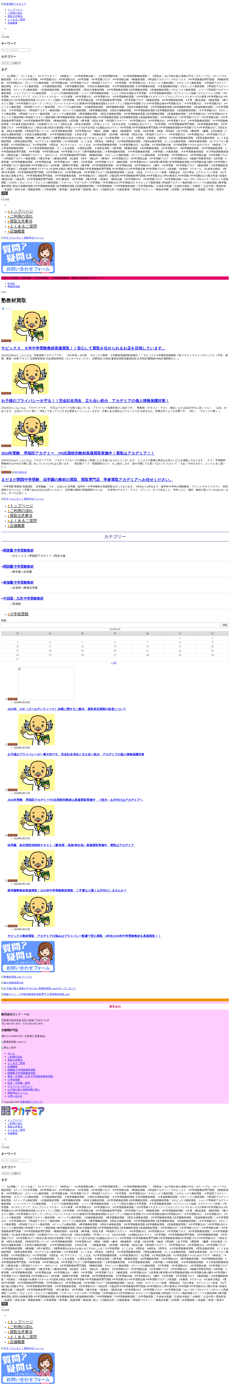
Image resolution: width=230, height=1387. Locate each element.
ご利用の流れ (15, 13)
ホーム (11, 1053)
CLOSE (5, 37)
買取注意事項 (15, 16)
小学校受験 (19, 614)
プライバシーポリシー (20, 1086)
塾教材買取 (14, 286)
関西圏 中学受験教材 (18, 566)
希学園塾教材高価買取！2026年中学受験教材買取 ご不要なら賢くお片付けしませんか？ (67, 890)
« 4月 (114, 662)
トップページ (15, 9)
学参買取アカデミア (31, 1102)
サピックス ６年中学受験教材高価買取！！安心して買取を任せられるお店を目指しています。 (83, 348)
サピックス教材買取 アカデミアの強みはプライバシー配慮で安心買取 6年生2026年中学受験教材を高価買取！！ (84, 936)
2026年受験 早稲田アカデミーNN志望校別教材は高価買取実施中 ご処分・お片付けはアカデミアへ (75, 799)
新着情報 (6, 340)
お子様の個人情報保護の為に (24, 1089)
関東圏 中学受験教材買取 (22, 1070)
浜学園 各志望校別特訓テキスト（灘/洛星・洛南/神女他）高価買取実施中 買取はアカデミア (71, 845)
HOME (11, 283)
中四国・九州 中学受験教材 (23, 598)
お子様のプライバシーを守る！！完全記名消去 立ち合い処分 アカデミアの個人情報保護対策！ (85, 401)
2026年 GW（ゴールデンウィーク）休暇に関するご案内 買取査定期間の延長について (67, 709)
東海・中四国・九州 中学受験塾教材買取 (30, 1076)
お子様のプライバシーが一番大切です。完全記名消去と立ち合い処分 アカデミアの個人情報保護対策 (76, 754)
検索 (5, 193)
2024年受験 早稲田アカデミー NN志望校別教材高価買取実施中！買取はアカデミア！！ (78, 453)
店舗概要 (13, 23)
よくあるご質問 (16, 19)
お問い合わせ (15, 1096)
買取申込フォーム (18, 1093)
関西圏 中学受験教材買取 (22, 1073)
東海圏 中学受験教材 (18, 582)
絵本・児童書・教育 (19, 1083)
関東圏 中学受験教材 (18, 550)
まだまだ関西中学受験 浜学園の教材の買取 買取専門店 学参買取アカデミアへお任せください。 (87, 480)
